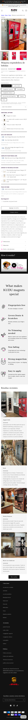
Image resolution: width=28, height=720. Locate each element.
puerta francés (6, 85)
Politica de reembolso (8, 656)
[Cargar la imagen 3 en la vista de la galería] (23, 56)
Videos (4, 643)
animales (5, 590)
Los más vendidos (7, 594)
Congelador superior (8, 89)
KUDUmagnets (11, 717)
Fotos (4, 611)
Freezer (22, 96)
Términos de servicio (8, 659)
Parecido (5, 604)
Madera (5, 617)
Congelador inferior (8, 92)
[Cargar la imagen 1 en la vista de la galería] (4, 56)
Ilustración (5, 600)
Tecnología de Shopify (17, 717)
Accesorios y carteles (8, 587)
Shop (6, 15)
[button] (2, 10)
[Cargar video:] (14, 265)
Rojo (10, 15)
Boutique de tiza (7, 597)
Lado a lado (17, 85)
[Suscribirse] (23, 700)
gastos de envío (12, 71)
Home (2, 15)
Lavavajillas (20, 89)
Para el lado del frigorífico (9, 96)
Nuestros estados (7, 614)
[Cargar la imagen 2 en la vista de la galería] (14, 56)
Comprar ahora (14, 212)
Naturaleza (5, 607)
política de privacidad (8, 663)
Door (4, 99)
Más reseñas (14, 577)
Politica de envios (7, 653)
